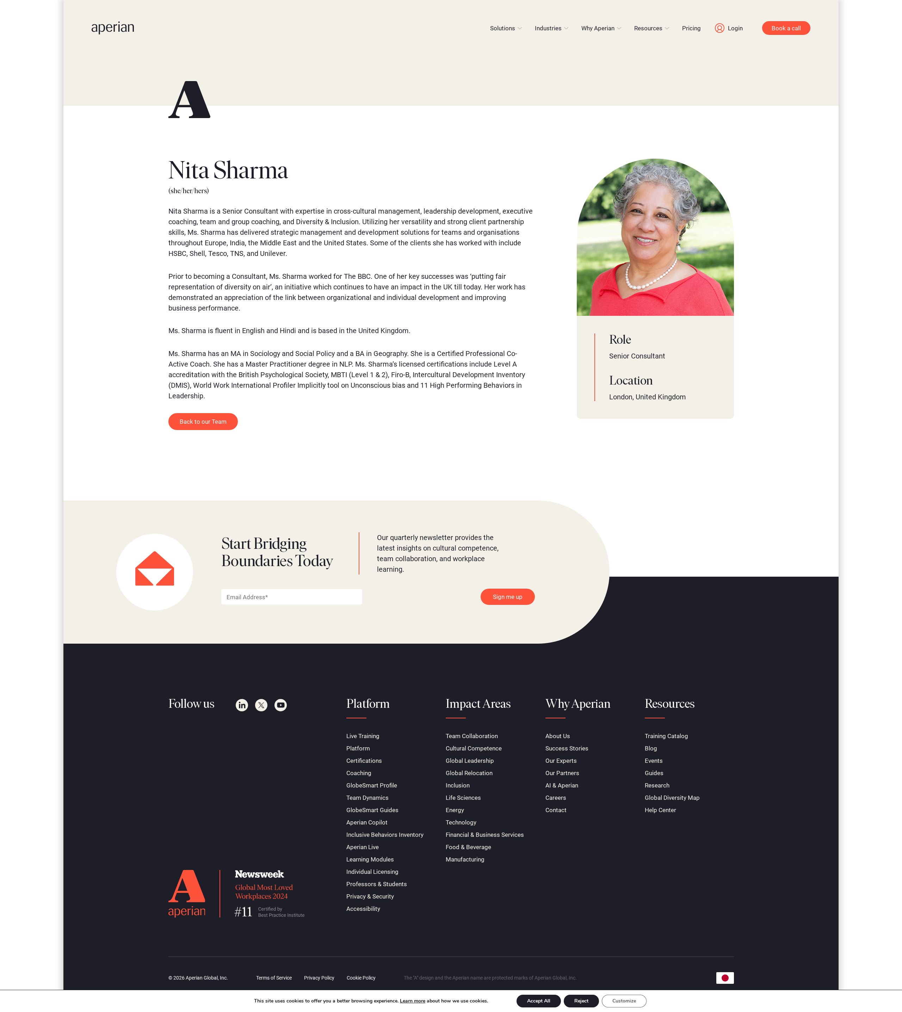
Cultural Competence (474, 748)
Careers (555, 797)
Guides (654, 773)
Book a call (786, 28)
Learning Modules (370, 859)
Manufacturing (465, 859)
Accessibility (363, 908)
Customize (624, 1001)
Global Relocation (469, 773)
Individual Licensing (372, 871)
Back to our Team (203, 421)
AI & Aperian (561, 785)
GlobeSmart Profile (371, 785)
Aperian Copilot (367, 822)
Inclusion (458, 785)
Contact (556, 810)
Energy (455, 810)
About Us (557, 736)
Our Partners (562, 773)
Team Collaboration (472, 736)
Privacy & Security (370, 896)
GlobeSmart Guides (372, 810)
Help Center (660, 810)
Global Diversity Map (672, 797)
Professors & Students (376, 884)
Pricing (691, 28)
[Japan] (725, 978)
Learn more (412, 1001)
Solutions (502, 28)
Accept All (538, 1001)
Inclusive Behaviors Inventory (385, 834)
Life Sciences (463, 797)
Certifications (364, 760)
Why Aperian (597, 28)
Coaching (358, 773)
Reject (581, 1001)
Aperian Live (362, 847)
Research (657, 785)
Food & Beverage (468, 847)
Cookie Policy (361, 978)
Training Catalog (666, 736)
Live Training (362, 736)
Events (654, 760)
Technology (461, 822)
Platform (358, 748)
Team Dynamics (367, 797)
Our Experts (561, 760)
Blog (651, 748)
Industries (548, 28)
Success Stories (566, 748)
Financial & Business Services (485, 834)
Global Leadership (470, 760)
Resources (648, 28)
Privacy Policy (319, 978)
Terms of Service (274, 978)
